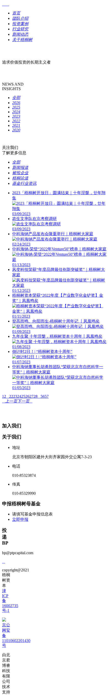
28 (35, 396)
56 (43, 396)
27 (31, 396)
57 (47, 396)
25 (23, 396)
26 (27, 396)
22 (11, 396)
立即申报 (20, 519)
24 (19, 396)
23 (15, 396)
